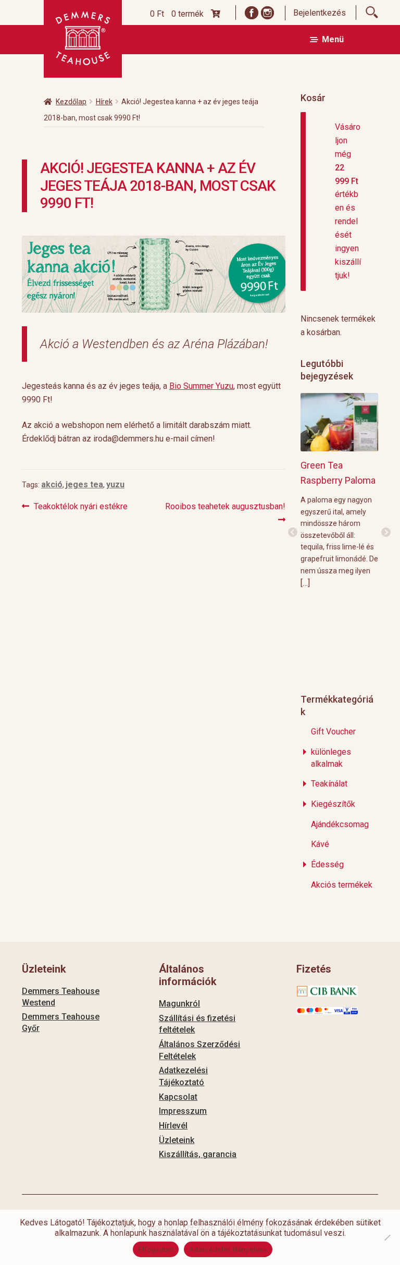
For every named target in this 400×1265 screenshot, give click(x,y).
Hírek (104, 101)
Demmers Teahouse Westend (60, 997)
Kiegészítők (333, 804)
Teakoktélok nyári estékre (80, 507)
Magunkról (179, 1004)
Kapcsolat (178, 1097)
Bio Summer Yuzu (201, 386)
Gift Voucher (333, 731)
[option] (339, 490)
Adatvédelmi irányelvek (228, 1249)
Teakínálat (329, 784)
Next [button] (386, 532)
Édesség (327, 864)
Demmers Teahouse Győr (60, 1022)
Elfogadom (155, 1249)
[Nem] (387, 1237)
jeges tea (84, 484)
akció (52, 484)
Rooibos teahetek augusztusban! (225, 512)
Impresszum (183, 1111)
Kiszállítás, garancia (197, 1154)
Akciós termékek (341, 885)
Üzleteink (176, 1140)
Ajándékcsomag (340, 824)
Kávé (320, 844)
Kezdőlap (71, 101)
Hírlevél (173, 1126)
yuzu (115, 484)
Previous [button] (293, 532)
